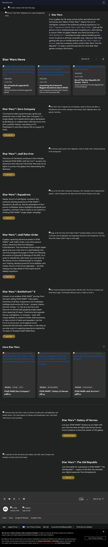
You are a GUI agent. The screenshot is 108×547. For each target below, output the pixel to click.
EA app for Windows (21, 518)
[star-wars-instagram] (5, 499)
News (11, 518)
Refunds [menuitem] (46, 527)
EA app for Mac (36, 518)
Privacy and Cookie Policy (47, 543)
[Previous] (96, 58)
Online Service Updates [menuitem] (84, 527)
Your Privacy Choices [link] (34, 527)
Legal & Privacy (13, 527)
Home (4, 518)
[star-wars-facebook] (24, 499)
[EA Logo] (5, 509)
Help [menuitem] (4, 527)
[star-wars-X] (19, 499)
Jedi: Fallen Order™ (79, 27)
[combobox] (84, 499)
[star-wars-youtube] (9, 499)
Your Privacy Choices (95, 538)
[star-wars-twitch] (14, 499)
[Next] (102, 58)
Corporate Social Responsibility (61, 527)
